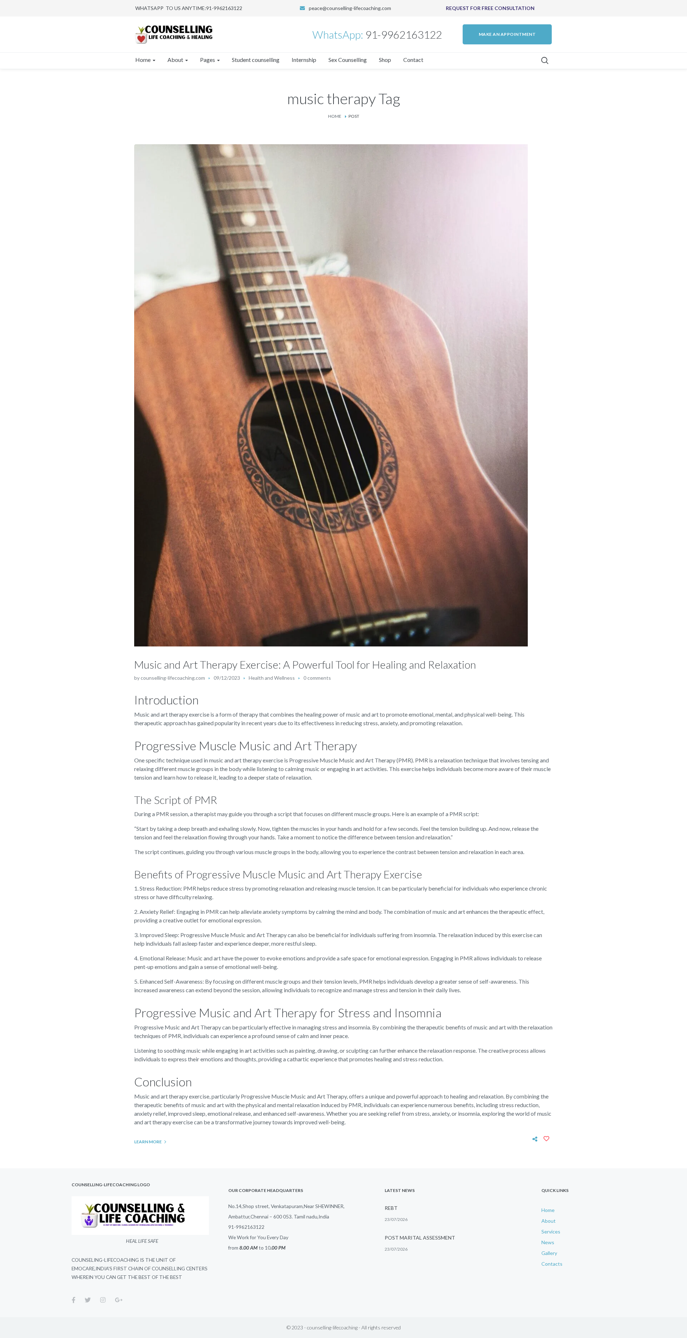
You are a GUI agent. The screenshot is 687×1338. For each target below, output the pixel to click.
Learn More (148, 1141)
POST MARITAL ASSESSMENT (420, 1238)
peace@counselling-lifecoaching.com (350, 8)
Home (334, 116)
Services (550, 1231)
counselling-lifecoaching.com (173, 678)
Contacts (551, 1264)
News (547, 1242)
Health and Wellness (272, 678)
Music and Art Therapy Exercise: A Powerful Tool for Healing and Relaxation (305, 664)
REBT (391, 1208)
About (548, 1221)
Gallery (549, 1253)
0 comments (317, 678)
